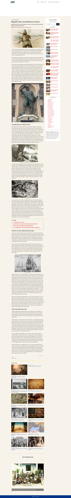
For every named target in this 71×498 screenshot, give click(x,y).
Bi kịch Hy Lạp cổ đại (54, 46)
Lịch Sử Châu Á (50, 108)
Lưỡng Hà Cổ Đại (50, 116)
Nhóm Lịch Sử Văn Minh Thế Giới (26, 27)
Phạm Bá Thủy (15, 27)
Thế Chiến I (50, 120)
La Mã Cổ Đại (50, 107)
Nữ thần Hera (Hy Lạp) (54, 93)
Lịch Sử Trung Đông (14, 433)
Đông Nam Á (50, 127)
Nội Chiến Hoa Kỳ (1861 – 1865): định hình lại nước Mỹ (36, 420)
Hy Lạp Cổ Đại (13, 375)
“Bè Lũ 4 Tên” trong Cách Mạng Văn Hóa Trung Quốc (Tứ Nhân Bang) (55, 74)
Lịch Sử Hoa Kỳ (13, 418)
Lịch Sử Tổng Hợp (51, 112)
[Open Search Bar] (59, 2)
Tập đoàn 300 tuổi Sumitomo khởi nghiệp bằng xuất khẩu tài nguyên (19, 391)
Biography (49, 100)
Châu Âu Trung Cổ (31, 404)
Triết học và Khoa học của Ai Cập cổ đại (34, 391)
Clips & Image (50, 103)
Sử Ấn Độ (49, 117)
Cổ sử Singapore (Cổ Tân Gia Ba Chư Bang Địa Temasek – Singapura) (26, 227)
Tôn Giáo (49, 125)
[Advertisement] (35, 10)
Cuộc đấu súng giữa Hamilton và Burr (17, 419)
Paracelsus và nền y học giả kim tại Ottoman (35, 405)
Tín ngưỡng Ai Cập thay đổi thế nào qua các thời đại (35, 449)
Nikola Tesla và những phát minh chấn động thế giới (23, 225)
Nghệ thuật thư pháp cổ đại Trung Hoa (34, 366)
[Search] (58, 24)
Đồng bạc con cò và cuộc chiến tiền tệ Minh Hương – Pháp (18, 406)
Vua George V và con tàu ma (19, 222)
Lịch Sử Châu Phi (50, 109)
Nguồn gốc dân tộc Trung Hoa (33, 434)
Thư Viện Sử (50, 122)
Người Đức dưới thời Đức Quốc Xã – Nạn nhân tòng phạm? (19, 449)
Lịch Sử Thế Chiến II (14, 447)
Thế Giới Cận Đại (50, 121)
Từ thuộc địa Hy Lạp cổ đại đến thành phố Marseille (54, 56)
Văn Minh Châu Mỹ (51, 126)
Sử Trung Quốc (30, 433)
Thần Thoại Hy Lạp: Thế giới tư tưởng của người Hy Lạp (18, 377)
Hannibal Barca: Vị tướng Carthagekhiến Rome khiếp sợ (55, 33)
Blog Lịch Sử (50, 101)
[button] (12, 474)
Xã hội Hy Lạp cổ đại (54, 49)
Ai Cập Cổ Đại (30, 447)
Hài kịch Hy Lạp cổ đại (54, 84)
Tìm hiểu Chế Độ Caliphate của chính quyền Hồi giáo (18, 435)
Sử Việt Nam (13, 404)
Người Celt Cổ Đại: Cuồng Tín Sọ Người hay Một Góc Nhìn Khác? (26, 223)
